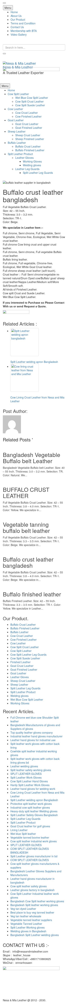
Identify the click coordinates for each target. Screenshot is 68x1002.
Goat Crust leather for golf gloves (30, 826)
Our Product (18, 19)
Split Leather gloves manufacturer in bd (33, 856)
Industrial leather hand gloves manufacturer (36, 736)
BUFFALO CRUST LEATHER (26, 492)
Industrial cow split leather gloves (30, 807)
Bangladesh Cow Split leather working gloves (37, 901)
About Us (16, 16)
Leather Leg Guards (27, 169)
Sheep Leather (17, 131)
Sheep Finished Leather (29, 139)
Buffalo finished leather (32, 594)
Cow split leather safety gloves (28, 886)
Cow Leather (15, 109)
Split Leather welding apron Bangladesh (34, 800)
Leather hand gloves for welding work (32, 789)
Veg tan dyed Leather (23, 909)
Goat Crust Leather (26, 124)
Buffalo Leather (17, 143)
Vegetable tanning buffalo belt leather (26, 527)
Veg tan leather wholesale (25, 916)
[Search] (4, 53)
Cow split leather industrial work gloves (33, 841)
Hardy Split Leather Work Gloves (29, 785)
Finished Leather (20, 662)
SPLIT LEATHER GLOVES (26, 774)
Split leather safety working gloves (30, 770)
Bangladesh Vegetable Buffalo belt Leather (31, 458)
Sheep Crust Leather (27, 135)
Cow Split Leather (18, 94)
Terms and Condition (23, 23)
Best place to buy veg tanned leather (32, 912)
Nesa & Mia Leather (18, 66)
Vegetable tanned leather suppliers (31, 920)
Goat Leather (16, 120)
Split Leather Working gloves (27, 927)
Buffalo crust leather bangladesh (28, 562)
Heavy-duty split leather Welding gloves (33, 811)
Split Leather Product (20, 154)
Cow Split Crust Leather (29, 101)
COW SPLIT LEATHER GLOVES (29, 860)
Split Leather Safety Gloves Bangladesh (34, 815)
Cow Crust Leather (26, 113)
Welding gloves (32, 165)
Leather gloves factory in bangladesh (32, 890)
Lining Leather (19, 830)
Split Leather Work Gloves (26, 777)
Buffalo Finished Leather (29, 150)
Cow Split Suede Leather (30, 105)
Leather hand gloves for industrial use (33, 740)
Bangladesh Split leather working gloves (34, 905)
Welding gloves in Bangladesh (28, 931)
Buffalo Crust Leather (28, 146)
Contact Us (17, 27)
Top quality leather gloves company (31, 732)
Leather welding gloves (24, 766)
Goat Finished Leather (28, 128)
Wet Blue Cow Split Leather (31, 98)
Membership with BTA (24, 31)
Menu (8, 8)
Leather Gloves (24, 158)
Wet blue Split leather (23, 834)
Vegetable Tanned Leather (26, 924)
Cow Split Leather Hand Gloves (29, 781)
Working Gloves (32, 161)
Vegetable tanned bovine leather (29, 837)
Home (14, 12)
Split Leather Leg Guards (38, 172)
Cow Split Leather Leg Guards (28, 654)
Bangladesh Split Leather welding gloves (34, 935)
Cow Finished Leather (28, 116)
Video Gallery (19, 34)
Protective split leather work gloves (31, 804)
